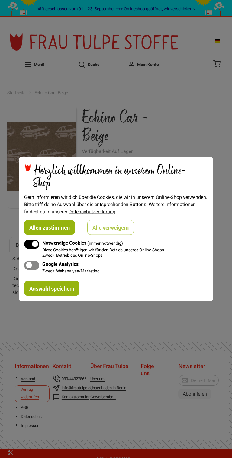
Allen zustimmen (49, 227)
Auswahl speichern (51, 288)
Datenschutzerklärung (92, 211)
